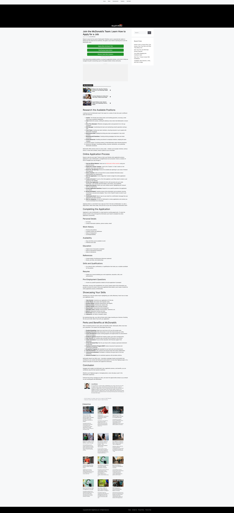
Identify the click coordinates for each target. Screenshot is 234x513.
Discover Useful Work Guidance (105, 54)
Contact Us (134, 509)
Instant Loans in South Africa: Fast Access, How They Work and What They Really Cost (142, 46)
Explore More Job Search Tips (105, 46)
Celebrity (122, 1)
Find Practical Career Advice (105, 50)
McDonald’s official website (113, 163)
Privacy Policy (141, 509)
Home (104, 1)
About (129, 509)
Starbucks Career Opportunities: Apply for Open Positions (96, 399)
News (109, 1)
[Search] (149, 32)
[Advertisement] (117, 13)
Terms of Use (148, 509)
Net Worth (129, 1)
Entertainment (115, 1)
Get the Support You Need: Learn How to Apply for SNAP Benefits (97, 398)
